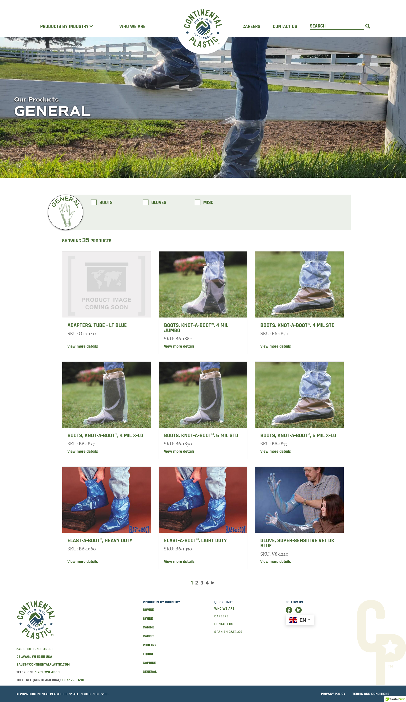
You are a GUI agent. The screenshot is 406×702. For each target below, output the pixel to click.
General (150, 671)
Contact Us (285, 26)
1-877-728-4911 (73, 680)
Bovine (148, 609)
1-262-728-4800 (47, 672)
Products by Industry (64, 26)
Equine (148, 654)
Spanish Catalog (228, 631)
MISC (208, 202)
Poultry (149, 645)
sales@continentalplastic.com (43, 664)
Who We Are (132, 26)
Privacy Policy (333, 693)
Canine (148, 627)
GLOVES (158, 202)
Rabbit (148, 636)
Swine (148, 618)
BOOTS (106, 202)
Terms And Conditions (371, 693)
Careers (251, 26)
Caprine (149, 662)
